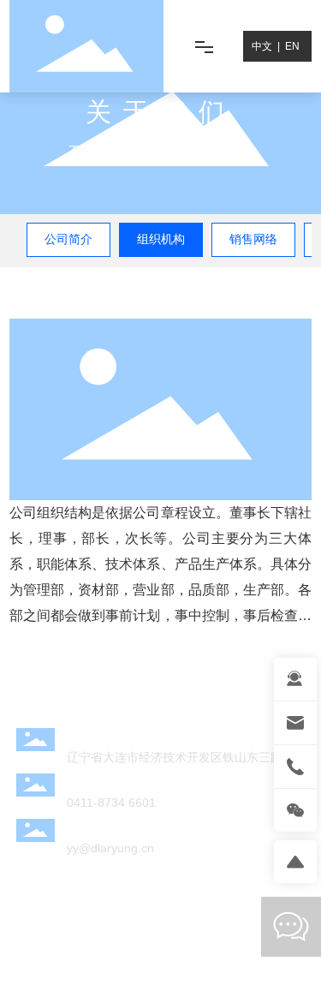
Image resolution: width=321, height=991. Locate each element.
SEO (160, 928)
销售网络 (253, 239)
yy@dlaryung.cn (110, 848)
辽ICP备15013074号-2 (161, 955)
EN (292, 46)
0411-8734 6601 (111, 802)
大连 (129, 928)
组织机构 (161, 239)
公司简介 (68, 239)
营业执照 (204, 928)
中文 (262, 46)
